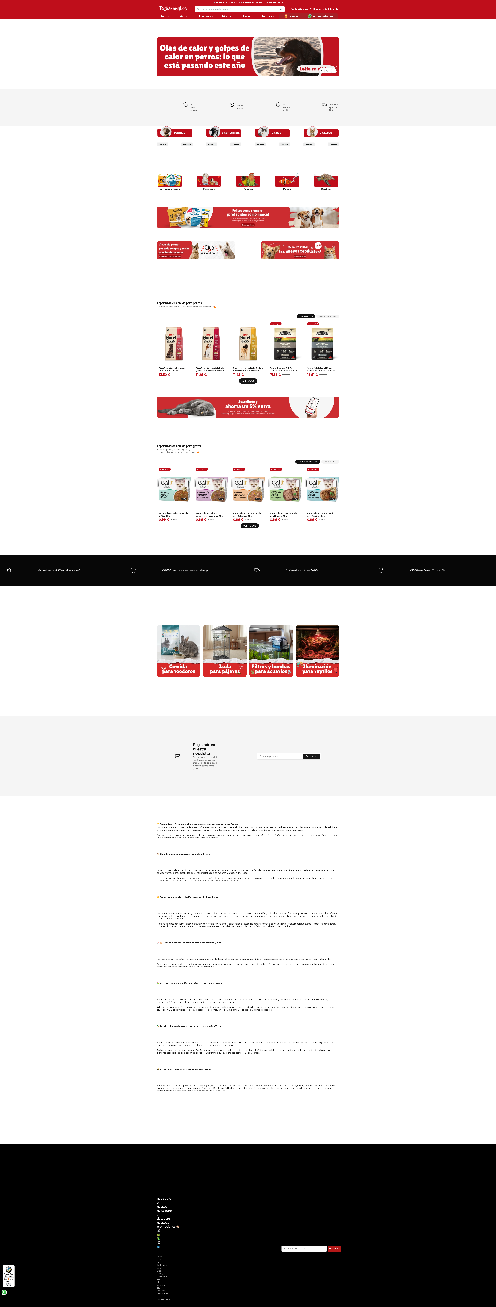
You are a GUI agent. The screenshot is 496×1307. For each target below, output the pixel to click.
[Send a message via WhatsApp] (4, 1292)
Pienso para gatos (330, 462)
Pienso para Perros (306, 316)
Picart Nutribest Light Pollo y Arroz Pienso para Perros (248, 369)
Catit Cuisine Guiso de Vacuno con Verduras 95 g (209, 514)
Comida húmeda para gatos (308, 462)
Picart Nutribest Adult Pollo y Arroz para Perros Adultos (210, 369)
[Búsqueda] (281, 9)
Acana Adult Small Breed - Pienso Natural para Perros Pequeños (321, 369)
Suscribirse (311, 756)
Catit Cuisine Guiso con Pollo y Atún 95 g (174, 514)
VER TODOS (248, 381)
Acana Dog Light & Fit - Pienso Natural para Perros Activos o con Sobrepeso (284, 369)
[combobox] (240, 9)
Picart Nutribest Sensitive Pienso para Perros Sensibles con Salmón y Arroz (172, 369)
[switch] (8, 1284)
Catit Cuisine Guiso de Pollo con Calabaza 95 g (247, 514)
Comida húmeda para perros (327, 316)
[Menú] (13, 1266)
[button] (321, 70)
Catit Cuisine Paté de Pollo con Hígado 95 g (283, 514)
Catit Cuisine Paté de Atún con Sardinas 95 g (320, 514)
